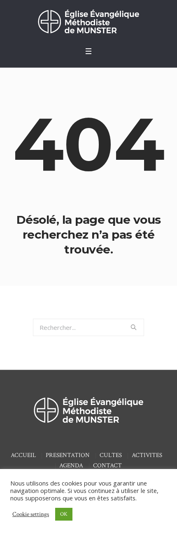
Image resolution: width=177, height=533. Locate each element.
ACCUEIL (23, 455)
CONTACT (107, 465)
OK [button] (64, 514)
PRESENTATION (68, 455)
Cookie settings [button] (30, 514)
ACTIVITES (147, 455)
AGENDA (71, 465)
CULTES (111, 455)
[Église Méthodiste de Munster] (88, 21)
